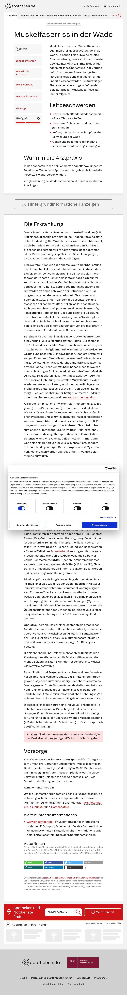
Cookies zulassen (99, 525)
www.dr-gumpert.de (40, 822)
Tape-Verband (60, 551)
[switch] (49, 508)
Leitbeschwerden (26, 60)
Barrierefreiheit (76, 984)
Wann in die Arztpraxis (22, 73)
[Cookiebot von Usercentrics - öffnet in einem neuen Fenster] (106, 469)
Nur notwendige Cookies (27, 525)
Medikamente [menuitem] (46, 15)
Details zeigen (106, 517)
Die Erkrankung (24, 84)
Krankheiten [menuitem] (11, 15)
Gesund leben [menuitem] (90, 15)
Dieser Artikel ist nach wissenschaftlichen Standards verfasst (70, 878)
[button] (33, 862)
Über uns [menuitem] (102, 15)
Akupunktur (37, 807)
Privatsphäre (101, 977)
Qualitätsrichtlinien (53, 984)
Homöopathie (60, 807)
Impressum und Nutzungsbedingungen (51, 977)
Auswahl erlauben (63, 525)
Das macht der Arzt (27, 96)
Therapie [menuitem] (34, 15)
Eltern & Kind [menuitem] (76, 15)
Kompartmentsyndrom (82, 397)
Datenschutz (83, 977)
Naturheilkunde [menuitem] (61, 15)
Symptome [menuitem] (23, 15)
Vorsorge (21, 108)
